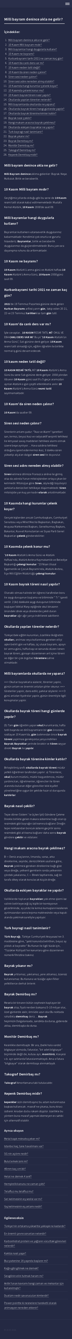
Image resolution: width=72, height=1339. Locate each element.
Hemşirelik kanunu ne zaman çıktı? (24, 1183)
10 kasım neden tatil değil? (24, 67)
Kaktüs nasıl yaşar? (15, 1253)
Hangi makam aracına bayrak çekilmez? (31, 122)
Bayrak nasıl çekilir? (19, 118)
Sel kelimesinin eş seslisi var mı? (23, 1199)
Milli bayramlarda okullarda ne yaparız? (31, 104)
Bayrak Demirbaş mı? (20, 141)
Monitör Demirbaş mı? (21, 145)
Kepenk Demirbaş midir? (23, 154)
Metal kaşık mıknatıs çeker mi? (22, 1138)
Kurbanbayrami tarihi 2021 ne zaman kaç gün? (35, 58)
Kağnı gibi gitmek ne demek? (21, 1268)
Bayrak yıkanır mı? (18, 136)
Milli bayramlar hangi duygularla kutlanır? (32, 49)
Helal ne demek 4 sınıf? (18, 1176)
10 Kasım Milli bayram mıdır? (25, 44)
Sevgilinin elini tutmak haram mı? (23, 1276)
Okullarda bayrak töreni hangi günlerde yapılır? (36, 108)
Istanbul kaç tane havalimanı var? (24, 1146)
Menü (66, 4)
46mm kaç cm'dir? (15, 1168)
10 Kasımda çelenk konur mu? (26, 90)
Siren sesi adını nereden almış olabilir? (31, 81)
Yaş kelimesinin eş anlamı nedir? (23, 1206)
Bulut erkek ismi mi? (16, 1161)
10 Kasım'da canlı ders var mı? (26, 63)
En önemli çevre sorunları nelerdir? (25, 1233)
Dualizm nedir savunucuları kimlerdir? (26, 1295)
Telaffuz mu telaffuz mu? (19, 1191)
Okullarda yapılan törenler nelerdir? (29, 99)
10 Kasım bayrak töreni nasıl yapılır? (29, 95)
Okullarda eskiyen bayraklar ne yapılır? (31, 127)
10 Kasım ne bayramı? (21, 53)
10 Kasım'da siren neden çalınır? (27, 72)
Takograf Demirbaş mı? (21, 150)
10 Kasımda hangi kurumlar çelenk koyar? (33, 86)
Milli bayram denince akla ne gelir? (29, 40)
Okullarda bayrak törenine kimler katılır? (32, 113)
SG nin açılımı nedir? (16, 1153)
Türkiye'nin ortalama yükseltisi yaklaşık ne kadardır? (34, 1226)
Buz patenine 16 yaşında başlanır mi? (26, 1260)
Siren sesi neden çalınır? (22, 76)
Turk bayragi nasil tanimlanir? (25, 131)
